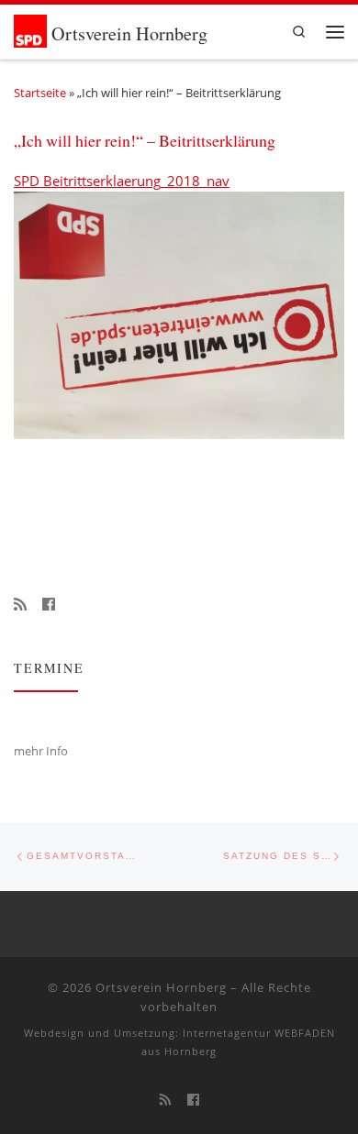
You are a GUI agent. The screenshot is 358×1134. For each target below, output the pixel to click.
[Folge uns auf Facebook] (48, 605)
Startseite (40, 92)
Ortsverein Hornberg (161, 987)
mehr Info (41, 751)
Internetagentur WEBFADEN (259, 1033)
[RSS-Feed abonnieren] (20, 605)
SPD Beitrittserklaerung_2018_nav (121, 180)
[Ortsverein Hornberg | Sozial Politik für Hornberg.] (32, 29)
